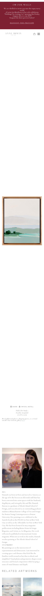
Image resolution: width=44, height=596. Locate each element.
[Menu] (38, 34)
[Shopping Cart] (34, 34)
